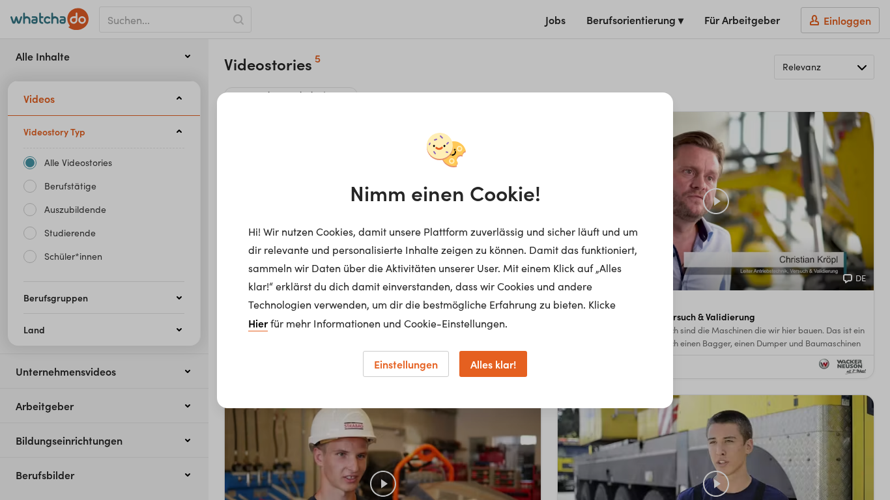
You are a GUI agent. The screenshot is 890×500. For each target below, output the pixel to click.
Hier (258, 323)
